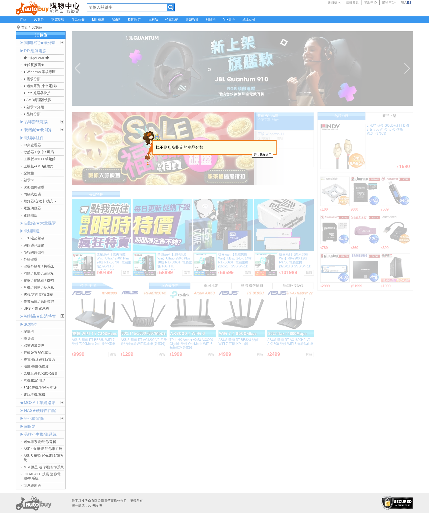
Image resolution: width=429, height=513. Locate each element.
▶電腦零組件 (32, 138)
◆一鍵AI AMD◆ (36, 58)
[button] (77, 68)
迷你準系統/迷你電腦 (40, 442)
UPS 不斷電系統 (36, 308)
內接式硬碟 (32, 194)
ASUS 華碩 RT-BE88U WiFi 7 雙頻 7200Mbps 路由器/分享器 (93, 342)
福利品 (153, 19)
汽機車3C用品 (34, 381)
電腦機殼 (30, 215)
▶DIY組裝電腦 (33, 51)
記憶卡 (29, 331)
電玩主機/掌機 (34, 395)
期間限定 (134, 19)
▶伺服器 (28, 426)
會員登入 (334, 2)
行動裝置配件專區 (37, 353)
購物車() (388, 2)
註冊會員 (352, 2)
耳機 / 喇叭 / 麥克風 (39, 287)
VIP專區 (229, 19)
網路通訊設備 (34, 245)
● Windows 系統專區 (40, 72)
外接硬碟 (30, 259)
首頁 (23, 19)
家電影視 (57, 19)
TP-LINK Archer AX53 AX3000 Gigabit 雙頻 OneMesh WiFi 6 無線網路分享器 (191, 344)
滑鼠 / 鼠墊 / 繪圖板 (39, 273)
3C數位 (39, 19)
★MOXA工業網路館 (37, 403)
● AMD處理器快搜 (37, 100)
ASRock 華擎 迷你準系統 (43, 449)
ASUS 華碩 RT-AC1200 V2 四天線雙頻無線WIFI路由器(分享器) (144, 342)
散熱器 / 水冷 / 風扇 (39, 152)
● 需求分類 (32, 79)
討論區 (211, 19)
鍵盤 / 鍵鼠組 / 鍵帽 (39, 280)
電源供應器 (32, 208)
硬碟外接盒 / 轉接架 (39, 266)
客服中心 (370, 2)
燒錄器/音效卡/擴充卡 (40, 201)
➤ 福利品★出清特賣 (38, 316)
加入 (404, 2)
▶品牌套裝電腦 (34, 122)
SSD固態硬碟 (34, 187)
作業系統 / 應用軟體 (39, 301)
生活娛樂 (78, 19)
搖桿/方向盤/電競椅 (38, 294)
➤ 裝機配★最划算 (36, 130)
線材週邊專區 (34, 345)
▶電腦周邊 (30, 231)
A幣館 (116, 19)
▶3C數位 (28, 324)
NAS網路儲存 (34, 252)
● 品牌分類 (32, 114)
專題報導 (192, 19)
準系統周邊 (32, 485)
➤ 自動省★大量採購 (38, 223)
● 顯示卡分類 (34, 107)
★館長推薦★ (34, 65)
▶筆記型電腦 (32, 418)
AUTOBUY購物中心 (47, 7)
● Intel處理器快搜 (37, 93)
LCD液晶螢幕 (34, 238)
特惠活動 (171, 19)
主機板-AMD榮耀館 (38, 166)
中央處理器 (32, 145)
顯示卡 (29, 180)
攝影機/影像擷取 (36, 366)
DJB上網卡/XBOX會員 (41, 373)
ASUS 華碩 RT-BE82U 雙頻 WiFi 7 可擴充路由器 (238, 342)
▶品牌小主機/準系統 (38, 434)
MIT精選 (98, 19)
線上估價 (249, 19)
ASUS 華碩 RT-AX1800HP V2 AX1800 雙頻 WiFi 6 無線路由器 (290, 342)
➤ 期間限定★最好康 (38, 42)
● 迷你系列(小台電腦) (40, 86)
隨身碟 (29, 338)
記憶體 (29, 173)
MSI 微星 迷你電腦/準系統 (44, 467)
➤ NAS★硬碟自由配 (38, 410)
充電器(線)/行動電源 (39, 360)
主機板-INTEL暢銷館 (40, 159)
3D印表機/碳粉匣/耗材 (41, 388)
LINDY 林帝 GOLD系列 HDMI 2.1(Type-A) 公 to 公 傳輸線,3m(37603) (388, 129)
